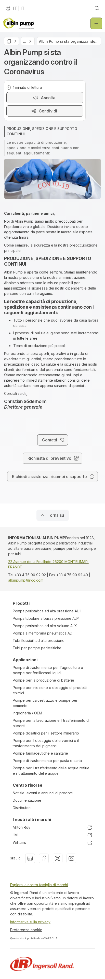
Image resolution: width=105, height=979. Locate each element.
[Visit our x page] (57, 858)
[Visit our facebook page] (44, 858)
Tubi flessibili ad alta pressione (38, 640)
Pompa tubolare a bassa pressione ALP (46, 618)
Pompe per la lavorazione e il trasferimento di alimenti (51, 723)
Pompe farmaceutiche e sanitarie (40, 753)
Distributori (22, 807)
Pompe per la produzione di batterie (43, 680)
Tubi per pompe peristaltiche (37, 648)
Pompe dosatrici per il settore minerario (46, 733)
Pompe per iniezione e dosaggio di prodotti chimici (50, 690)
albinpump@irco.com (25, 580)
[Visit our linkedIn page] (30, 858)
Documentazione (27, 800)
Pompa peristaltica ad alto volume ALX (45, 626)
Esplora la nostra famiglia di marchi (39, 885)
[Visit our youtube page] (71, 858)
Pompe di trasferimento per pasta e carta (47, 760)
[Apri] (96, 23)
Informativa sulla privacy (30, 922)
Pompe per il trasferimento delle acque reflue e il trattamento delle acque (51, 770)
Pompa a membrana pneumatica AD (42, 633)
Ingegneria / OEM (27, 713)
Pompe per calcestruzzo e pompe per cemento (45, 703)
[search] (97, 8)
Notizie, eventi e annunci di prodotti (43, 793)
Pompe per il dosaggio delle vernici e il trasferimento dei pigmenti (46, 743)
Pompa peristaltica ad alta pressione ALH (47, 611)
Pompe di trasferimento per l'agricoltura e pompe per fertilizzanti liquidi (48, 670)
